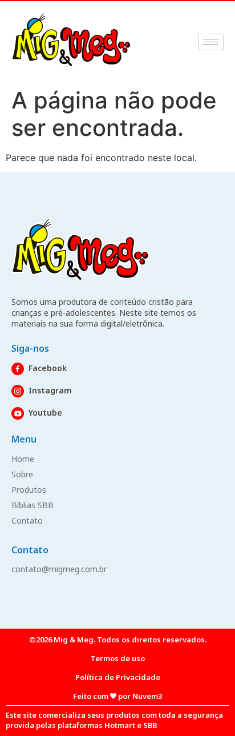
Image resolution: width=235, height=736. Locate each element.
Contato (27, 520)
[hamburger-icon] (211, 42)
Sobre (22, 474)
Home (22, 458)
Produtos (28, 489)
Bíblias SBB (32, 505)
